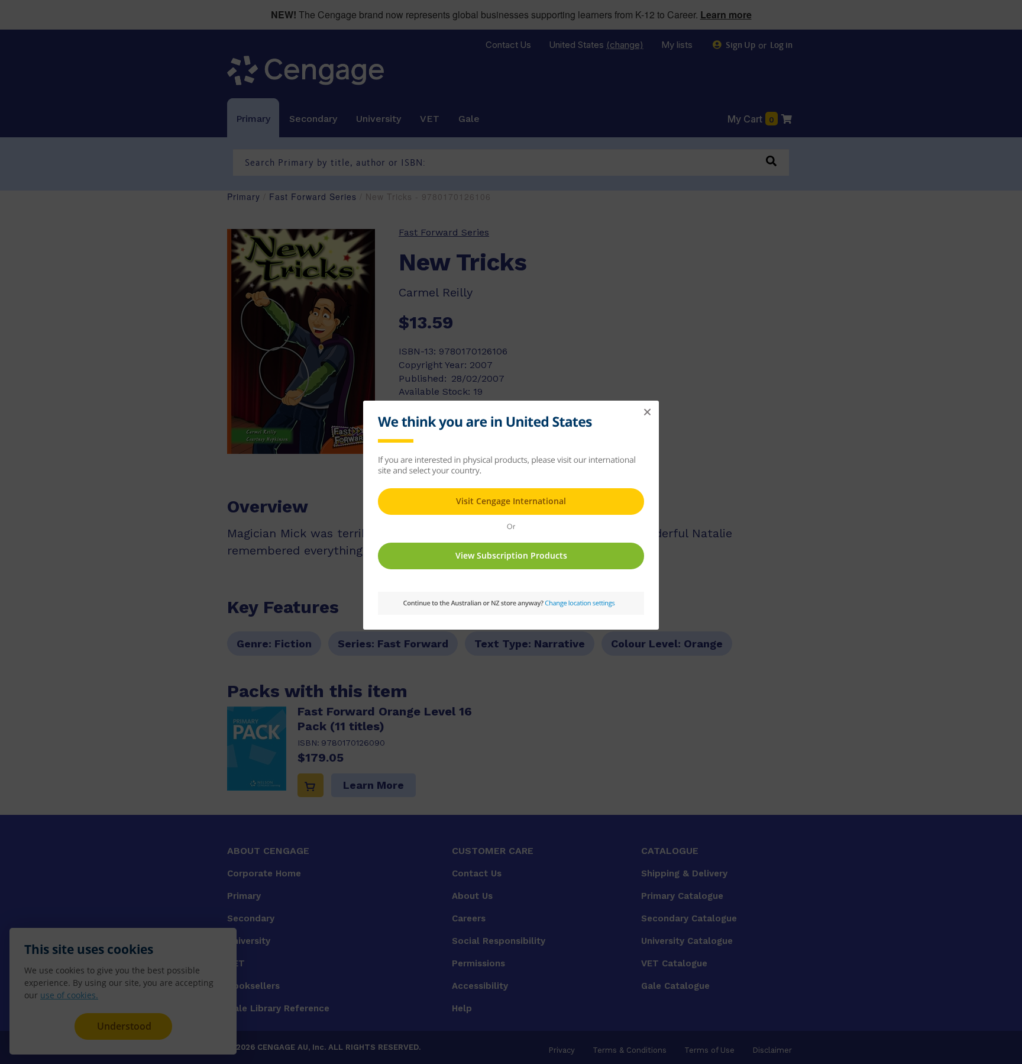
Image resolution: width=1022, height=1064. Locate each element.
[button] (647, 412)
